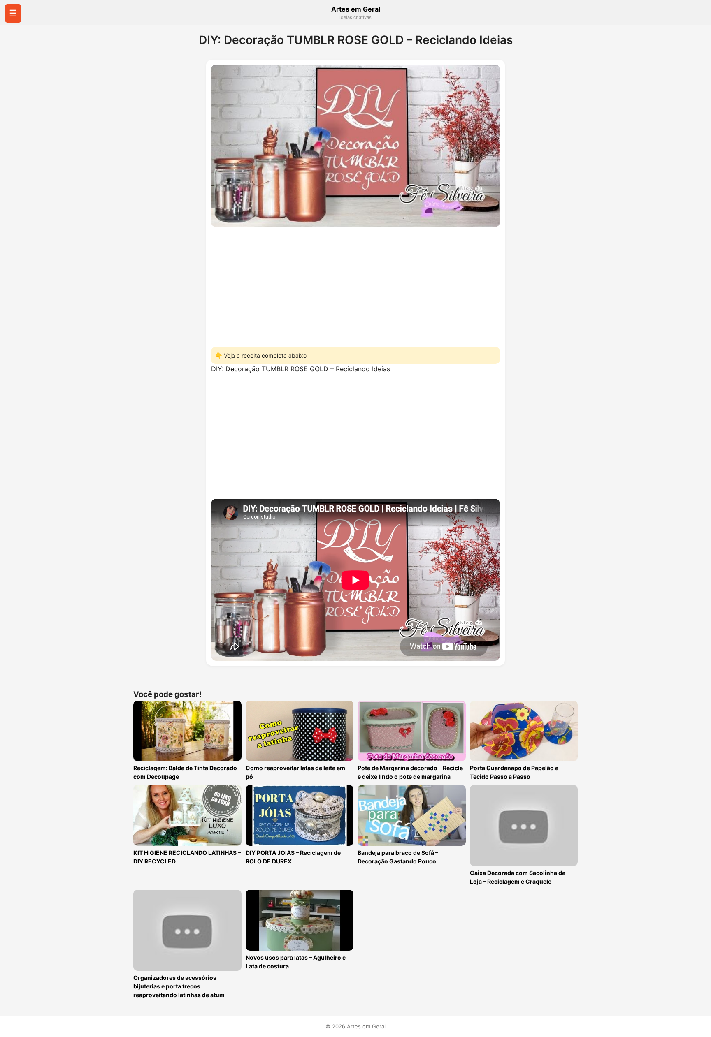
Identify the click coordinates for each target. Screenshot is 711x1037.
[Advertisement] (355, 284)
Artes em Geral (355, 9)
